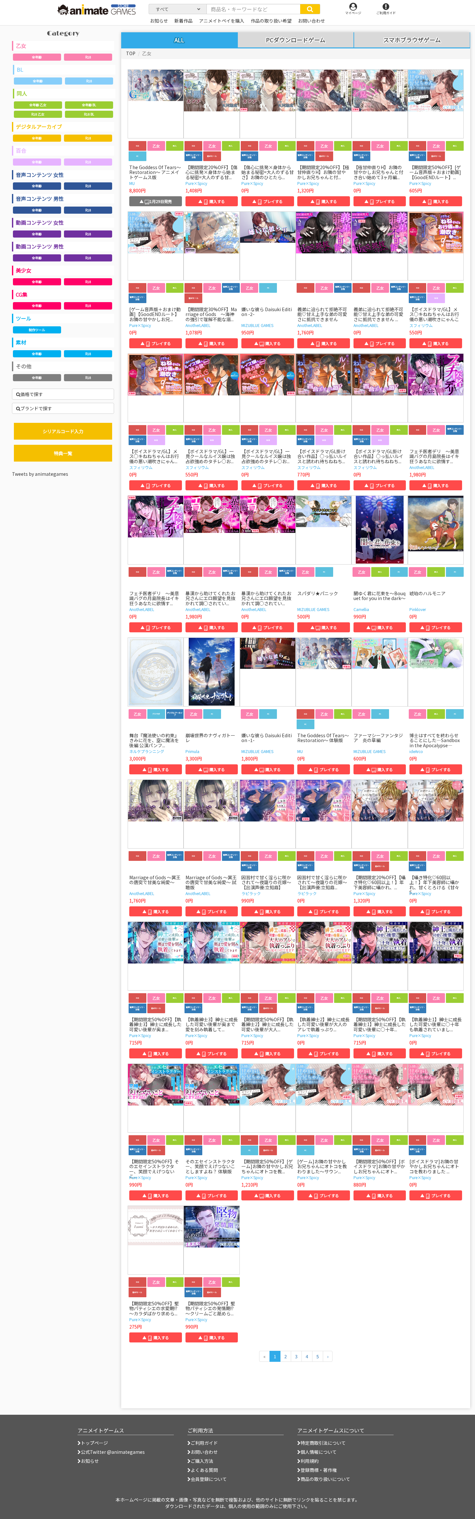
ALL (179, 40)
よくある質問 (204, 1470)
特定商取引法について (323, 1443)
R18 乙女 (37, 114)
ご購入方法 (202, 1461)
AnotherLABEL (197, 325)
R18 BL (89, 114)
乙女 (21, 45)
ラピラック (251, 893)
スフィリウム (421, 325)
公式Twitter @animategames (113, 1452)
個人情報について (319, 1452)
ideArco (416, 751)
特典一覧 (63, 453)
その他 (23, 366)
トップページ (94, 1443)
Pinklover (417, 609)
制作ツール (37, 329)
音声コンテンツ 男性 (40, 198)
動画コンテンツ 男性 (40, 246)
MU (132, 183)
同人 (22, 93)
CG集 (21, 294)
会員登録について (209, 1479)
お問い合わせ (204, 1452)
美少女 (23, 270)
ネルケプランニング (146, 751)
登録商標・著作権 (319, 1470)
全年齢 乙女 (37, 104)
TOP (130, 53)
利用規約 (310, 1461)
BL (20, 69)
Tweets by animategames (40, 474)
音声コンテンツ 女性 (40, 174)
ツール (23, 318)
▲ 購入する (211, 201)
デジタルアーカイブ (39, 126)
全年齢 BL (89, 104)
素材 (21, 342)
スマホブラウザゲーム (412, 40)
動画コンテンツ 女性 (40, 222)
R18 (88, 57)
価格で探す (31, 394)
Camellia (361, 609)
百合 (21, 150)
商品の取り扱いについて (325, 1479)
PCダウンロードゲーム (295, 40)
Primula (192, 751)
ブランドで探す (36, 408)
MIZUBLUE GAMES (257, 325)
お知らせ (90, 1461)
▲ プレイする (267, 201)
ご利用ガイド (204, 1443)
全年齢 (37, 57)
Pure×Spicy (196, 183)
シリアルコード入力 (63, 431)
